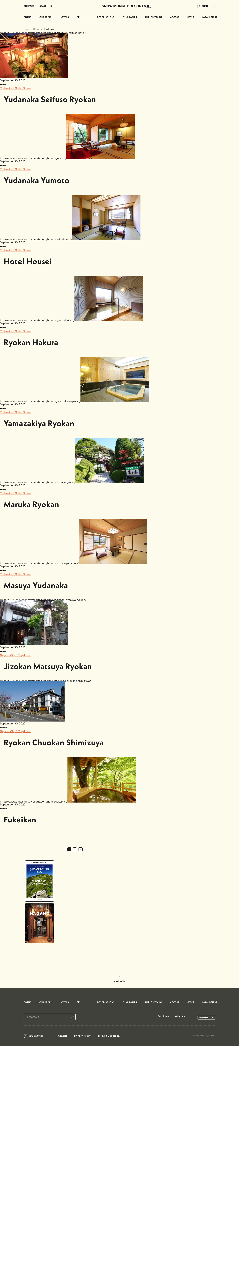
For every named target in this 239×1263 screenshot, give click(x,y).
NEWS (190, 17)
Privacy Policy (82, 1035)
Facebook (163, 1016)
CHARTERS (45, 17)
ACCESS (174, 17)
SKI (79, 17)
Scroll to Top (119, 981)
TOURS (28, 17)
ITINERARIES (129, 17)
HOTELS (64, 17)
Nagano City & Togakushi (15, 655)
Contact (62, 1035)
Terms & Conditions (109, 1035)
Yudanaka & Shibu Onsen (15, 88)
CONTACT (29, 6)
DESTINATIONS (106, 17)
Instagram (179, 1016)
